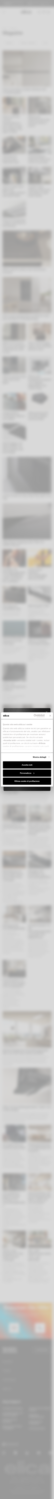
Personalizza (25, 773)
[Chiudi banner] (50, 716)
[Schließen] (46, 712)
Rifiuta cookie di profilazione (27, 781)
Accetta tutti (27, 765)
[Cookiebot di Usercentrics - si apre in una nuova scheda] (34, 715)
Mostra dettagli (39, 757)
